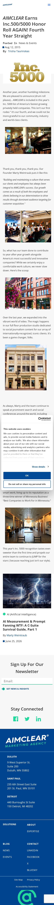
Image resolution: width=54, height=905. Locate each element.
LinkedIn (32, 850)
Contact (33, 843)
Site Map (18, 879)
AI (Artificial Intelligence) (21, 614)
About (31, 824)
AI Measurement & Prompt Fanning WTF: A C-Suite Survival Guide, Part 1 (24, 625)
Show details (38, 466)
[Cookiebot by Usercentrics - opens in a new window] (38, 419)
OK (27, 475)
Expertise (33, 831)
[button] (49, 5)
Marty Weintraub (17, 635)
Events (7, 857)
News (6, 850)
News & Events (28, 43)
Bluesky (32, 870)
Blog (6, 843)
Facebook (33, 857)
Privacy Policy (33, 879)
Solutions (9, 824)
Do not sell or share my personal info (27, 484)
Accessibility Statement (27, 886)
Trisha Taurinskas (18, 51)
